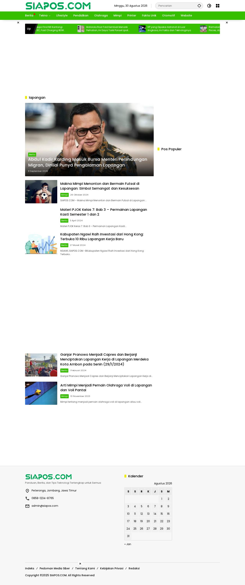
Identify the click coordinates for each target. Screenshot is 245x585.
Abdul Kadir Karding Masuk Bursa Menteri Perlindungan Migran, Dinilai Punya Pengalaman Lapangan (87, 162)
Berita (32, 154)
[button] (199, 5)
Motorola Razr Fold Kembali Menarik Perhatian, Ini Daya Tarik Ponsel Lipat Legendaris (96, 29)
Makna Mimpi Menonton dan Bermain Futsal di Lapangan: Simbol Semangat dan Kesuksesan (99, 186)
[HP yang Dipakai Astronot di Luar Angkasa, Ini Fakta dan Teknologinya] (130, 28)
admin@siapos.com (45, 506)
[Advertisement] (122, 64)
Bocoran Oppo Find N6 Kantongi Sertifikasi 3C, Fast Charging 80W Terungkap (33, 29)
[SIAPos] (58, 5)
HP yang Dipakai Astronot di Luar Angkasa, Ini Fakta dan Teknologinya (158, 29)
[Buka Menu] (217, 5)
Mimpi (64, 194)
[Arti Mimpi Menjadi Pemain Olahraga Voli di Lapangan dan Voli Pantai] (41, 393)
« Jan (127, 544)
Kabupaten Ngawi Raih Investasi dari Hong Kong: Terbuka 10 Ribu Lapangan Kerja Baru (102, 236)
